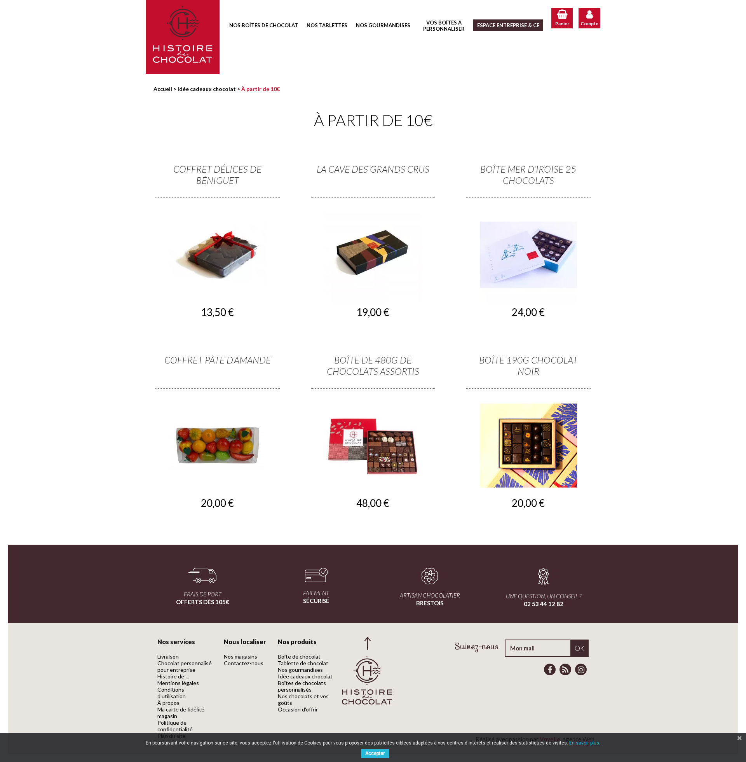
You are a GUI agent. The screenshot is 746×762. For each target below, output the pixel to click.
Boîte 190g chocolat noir (528, 365)
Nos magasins (240, 656)
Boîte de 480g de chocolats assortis (373, 365)
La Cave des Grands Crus (373, 169)
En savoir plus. (584, 743)
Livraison (168, 656)
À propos (168, 702)
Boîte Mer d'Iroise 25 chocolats (528, 174)
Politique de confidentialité (175, 725)
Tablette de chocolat (303, 663)
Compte (589, 23)
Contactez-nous (243, 663)
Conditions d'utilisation (171, 692)
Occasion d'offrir (298, 709)
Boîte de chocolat (299, 656)
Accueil (162, 89)
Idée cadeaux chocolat (305, 676)
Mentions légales (178, 683)
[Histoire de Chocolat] (183, 37)
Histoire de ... (173, 676)
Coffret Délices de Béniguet (217, 174)
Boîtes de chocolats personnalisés (302, 686)
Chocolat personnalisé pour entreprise (184, 666)
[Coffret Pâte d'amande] (217, 445)
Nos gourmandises (300, 669)
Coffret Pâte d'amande (217, 359)
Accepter (375, 753)
